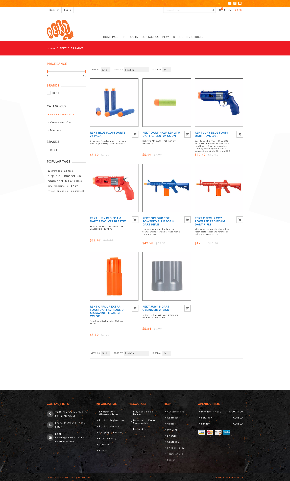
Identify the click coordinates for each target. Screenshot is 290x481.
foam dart (55, 181)
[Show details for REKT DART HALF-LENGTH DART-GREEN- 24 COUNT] (167, 103)
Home (51, 48)
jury (50, 186)
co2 (79, 175)
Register (54, 10)
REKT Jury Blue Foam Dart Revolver (211, 134)
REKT (56, 92)
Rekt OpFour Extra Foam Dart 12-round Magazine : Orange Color (107, 311)
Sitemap (172, 435)
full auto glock (73, 180)
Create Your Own (61, 122)
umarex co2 (78, 191)
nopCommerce (236, 477)
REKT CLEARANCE (62, 114)
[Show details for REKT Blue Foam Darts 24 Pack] (114, 103)
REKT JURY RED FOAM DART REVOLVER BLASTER (108, 219)
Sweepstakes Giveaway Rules (108, 413)
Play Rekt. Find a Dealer (143, 413)
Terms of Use (107, 444)
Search (171, 460)
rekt (74, 186)
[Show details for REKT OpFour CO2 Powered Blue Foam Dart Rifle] (167, 188)
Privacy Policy (107, 438)
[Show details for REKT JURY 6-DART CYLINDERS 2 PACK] (167, 276)
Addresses (173, 417)
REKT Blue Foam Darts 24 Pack (107, 134)
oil (67, 186)
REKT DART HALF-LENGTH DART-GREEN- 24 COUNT (161, 134)
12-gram (69, 170)
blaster (70, 176)
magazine (59, 186)
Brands (103, 450)
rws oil (51, 191)
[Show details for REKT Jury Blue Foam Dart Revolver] (219, 103)
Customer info (175, 411)
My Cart (172, 429)
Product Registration (112, 420)
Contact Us (174, 441)
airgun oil (55, 176)
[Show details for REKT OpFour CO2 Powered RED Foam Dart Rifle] (219, 188)
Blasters (55, 130)
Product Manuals (109, 426)
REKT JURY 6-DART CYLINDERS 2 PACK (156, 308)
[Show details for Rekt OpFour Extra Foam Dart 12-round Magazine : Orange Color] (114, 276)
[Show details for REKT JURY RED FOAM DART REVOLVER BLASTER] (114, 188)
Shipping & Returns (110, 432)
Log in (67, 10)
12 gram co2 (55, 170)
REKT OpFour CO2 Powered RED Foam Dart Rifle (210, 221)
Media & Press (142, 429)
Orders (171, 423)
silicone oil (63, 191)
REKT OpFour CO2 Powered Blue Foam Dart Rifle (158, 221)
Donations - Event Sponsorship (144, 421)
